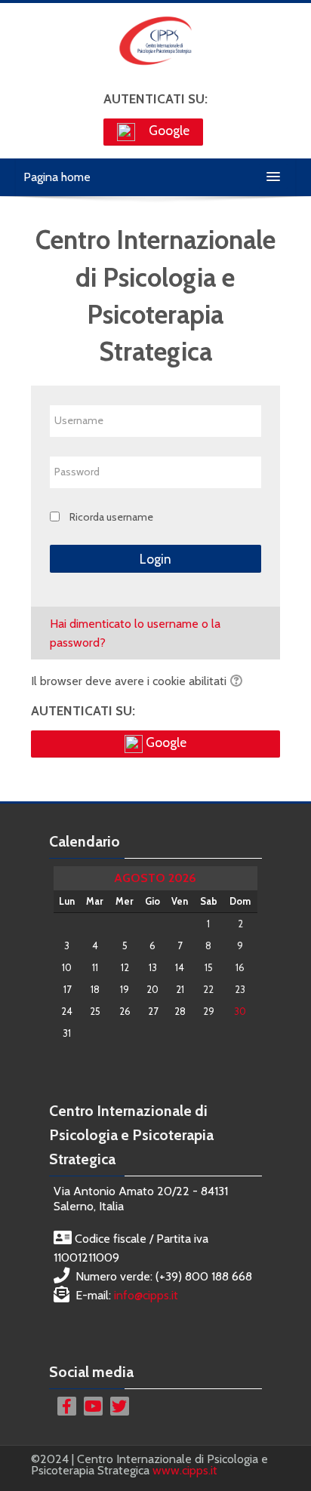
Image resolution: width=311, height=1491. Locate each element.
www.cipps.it (184, 1470)
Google (167, 130)
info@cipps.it (146, 1295)
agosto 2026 (155, 878)
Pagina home (57, 177)
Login (155, 559)
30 (240, 1011)
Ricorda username (111, 517)
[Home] (155, 42)
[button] (238, 682)
